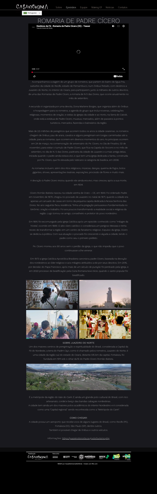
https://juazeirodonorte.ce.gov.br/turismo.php (85, 438)
